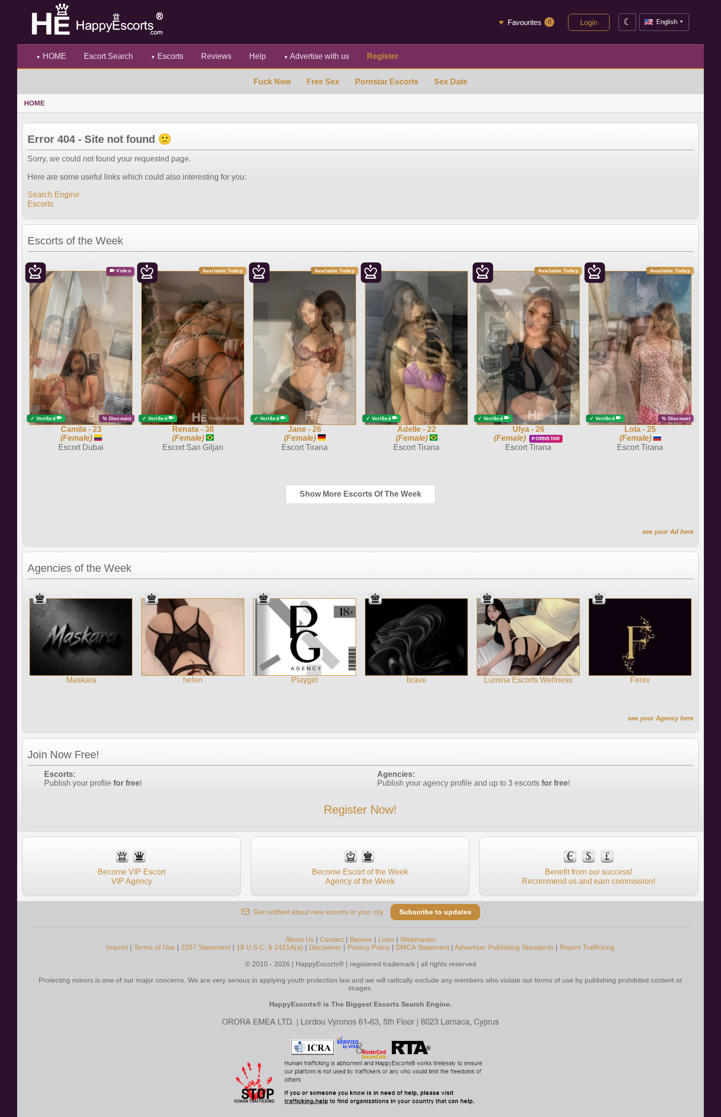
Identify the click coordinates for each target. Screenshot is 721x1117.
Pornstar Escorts (386, 82)
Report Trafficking (587, 947)
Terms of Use (154, 947)
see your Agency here (661, 718)
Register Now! (360, 809)
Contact (332, 939)
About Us (299, 939)
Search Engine (53, 194)
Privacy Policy (368, 947)
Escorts (167, 56)
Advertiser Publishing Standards (504, 947)
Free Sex (323, 82)
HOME (51, 56)
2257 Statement (206, 947)
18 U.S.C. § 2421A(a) (269, 947)
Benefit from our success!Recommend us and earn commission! (588, 876)
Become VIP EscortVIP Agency (131, 876)
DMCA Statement (422, 947)
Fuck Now (272, 82)
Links (386, 939)
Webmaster (418, 939)
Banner (361, 939)
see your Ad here (668, 531)
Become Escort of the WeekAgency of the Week (360, 876)
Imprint (117, 947)
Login (588, 22)
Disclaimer (325, 947)
